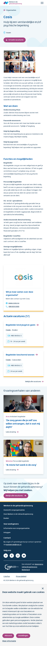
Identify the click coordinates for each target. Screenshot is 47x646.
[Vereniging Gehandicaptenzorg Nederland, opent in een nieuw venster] (12, 567)
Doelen (6, 518)
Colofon (7, 576)
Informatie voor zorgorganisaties (17, 528)
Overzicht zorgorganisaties (14, 510)
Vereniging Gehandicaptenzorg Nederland (32, 567)
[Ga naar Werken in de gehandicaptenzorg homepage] (13, 3)
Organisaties (11, 10)
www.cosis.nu (13, 303)
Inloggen (7, 532)
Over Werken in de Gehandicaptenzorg (18, 514)
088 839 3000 (14, 306)
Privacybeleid (21, 576)
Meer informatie (9, 641)
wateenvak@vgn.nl (13, 544)
